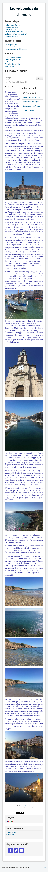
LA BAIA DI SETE (29, 93)
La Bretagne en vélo (12, 62)
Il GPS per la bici (11, 44)
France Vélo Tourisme (13, 57)
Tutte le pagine (28, 110)
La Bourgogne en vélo (13, 60)
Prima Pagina (11, 832)
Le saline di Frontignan (31, 101)
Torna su (42, 867)
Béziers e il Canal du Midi (32, 97)
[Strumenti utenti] (39, 78)
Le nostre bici (10, 47)
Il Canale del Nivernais (13, 36)
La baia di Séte (10, 29)
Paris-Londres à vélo (12, 64)
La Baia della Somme (12, 25)
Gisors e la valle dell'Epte (14, 32)
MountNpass (9, 66)
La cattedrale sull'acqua (31, 106)
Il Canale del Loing (11, 27)
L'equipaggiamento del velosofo (16, 49)
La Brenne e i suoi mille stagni (16, 34)
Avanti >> (28, 806)
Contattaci (10, 834)
